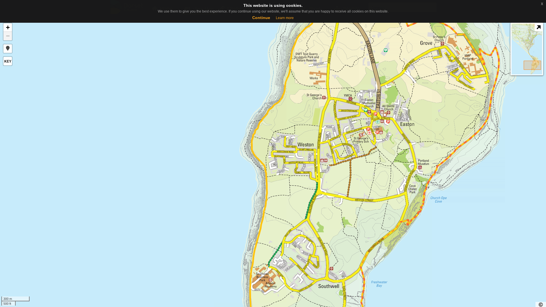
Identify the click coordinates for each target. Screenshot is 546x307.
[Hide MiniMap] (538, 27)
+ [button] (8, 27)
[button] (7, 48)
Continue (261, 17)
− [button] (8, 36)
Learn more (285, 18)
